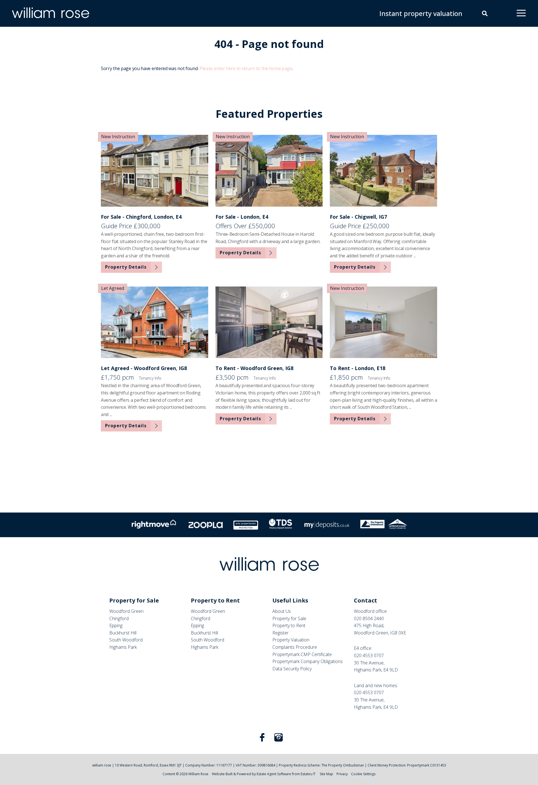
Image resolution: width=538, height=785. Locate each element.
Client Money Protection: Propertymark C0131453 (407, 765)
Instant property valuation (420, 13)
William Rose (198, 774)
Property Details (126, 267)
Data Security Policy (292, 669)
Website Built (222, 774)
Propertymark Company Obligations (307, 661)
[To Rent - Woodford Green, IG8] (269, 322)
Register (280, 633)
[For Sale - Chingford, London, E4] (154, 170)
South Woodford (126, 640)
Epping (115, 625)
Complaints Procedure (294, 647)
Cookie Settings (363, 774)
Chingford (119, 618)
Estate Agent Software (274, 774)
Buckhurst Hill (122, 633)
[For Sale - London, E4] (269, 170)
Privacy (342, 774)
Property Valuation (290, 640)
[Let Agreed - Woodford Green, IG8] (154, 322)
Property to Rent (288, 625)
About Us (281, 611)
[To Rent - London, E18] (383, 322)
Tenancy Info (150, 378)
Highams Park (123, 647)
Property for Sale (289, 618)
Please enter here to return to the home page (246, 68)
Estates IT (308, 774)
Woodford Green (126, 611)
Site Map (326, 774)
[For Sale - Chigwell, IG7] (383, 170)
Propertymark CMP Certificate (302, 654)
